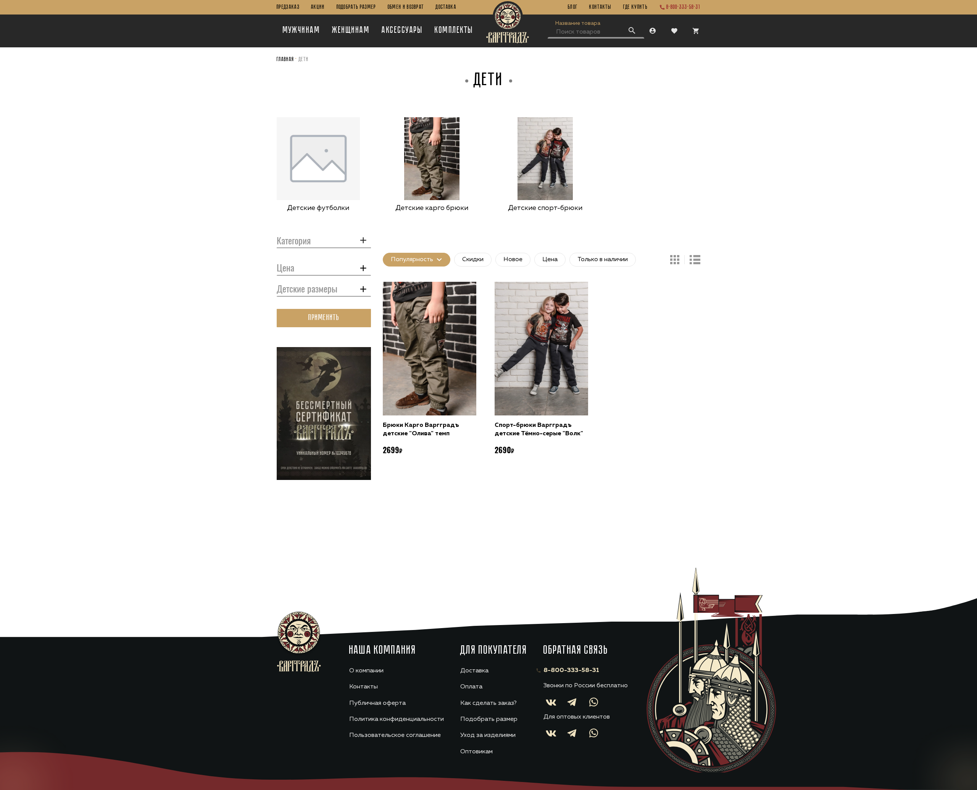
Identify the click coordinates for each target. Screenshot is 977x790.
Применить (323, 317)
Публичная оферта (377, 703)
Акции (318, 7)
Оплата (471, 687)
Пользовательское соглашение (395, 735)
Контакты (600, 7)
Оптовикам (476, 752)
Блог (573, 7)
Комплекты (454, 30)
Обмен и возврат (406, 7)
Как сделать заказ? (488, 703)
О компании (366, 671)
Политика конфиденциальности (396, 719)
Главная (285, 60)
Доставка (445, 7)
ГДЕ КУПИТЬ (635, 7)
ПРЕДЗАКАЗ (288, 7)
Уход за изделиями (488, 735)
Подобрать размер (356, 7)
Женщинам (351, 30)
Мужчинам (302, 30)
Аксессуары (402, 30)
